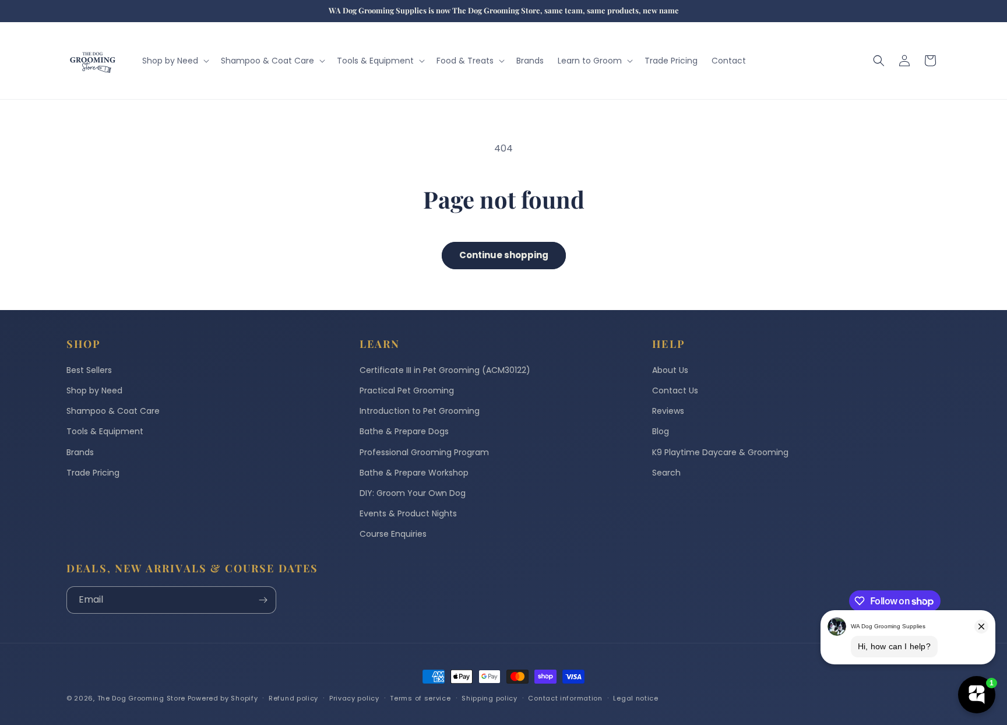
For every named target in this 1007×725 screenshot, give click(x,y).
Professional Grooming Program (424, 452)
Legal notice (635, 698)
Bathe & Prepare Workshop (414, 472)
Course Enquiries (393, 534)
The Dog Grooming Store (141, 698)
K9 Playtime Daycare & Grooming (720, 452)
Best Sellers (89, 370)
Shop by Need (94, 390)
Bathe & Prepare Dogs (404, 431)
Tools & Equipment (104, 431)
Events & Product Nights (408, 513)
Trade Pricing (92, 472)
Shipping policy (489, 698)
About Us (670, 370)
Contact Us (675, 390)
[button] (174, 60)
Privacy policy (354, 698)
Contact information (565, 698)
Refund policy (293, 698)
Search (666, 472)
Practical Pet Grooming (407, 390)
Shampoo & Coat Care (113, 411)
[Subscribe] (263, 600)
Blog (660, 431)
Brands (80, 452)
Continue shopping (503, 255)
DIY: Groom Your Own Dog (413, 493)
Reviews (668, 411)
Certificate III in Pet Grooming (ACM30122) (445, 370)
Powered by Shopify (223, 698)
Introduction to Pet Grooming (420, 411)
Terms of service (420, 698)
